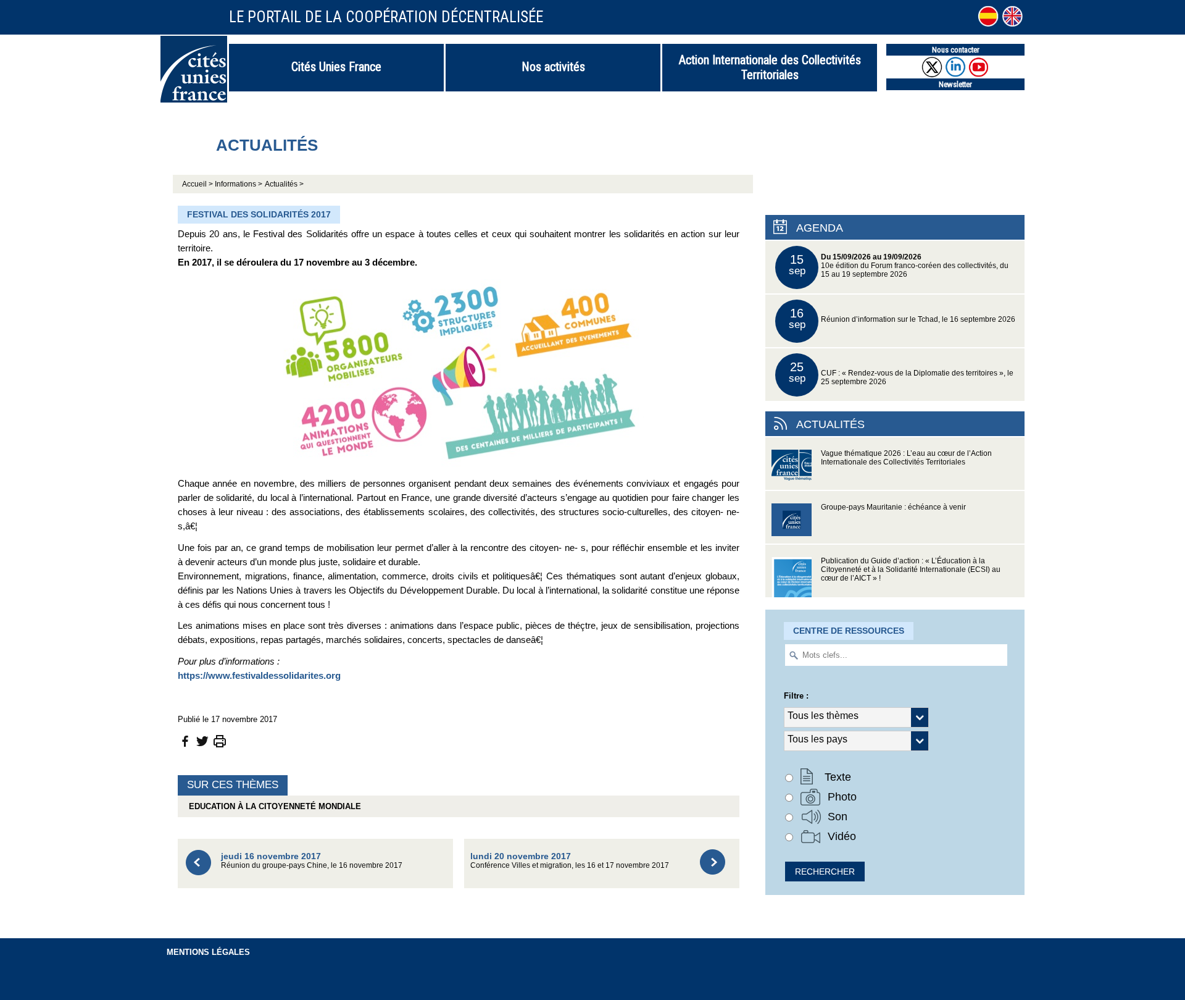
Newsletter (955, 84)
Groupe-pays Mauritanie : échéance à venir (893, 507)
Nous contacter (955, 49)
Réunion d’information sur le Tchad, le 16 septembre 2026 (902, 318)
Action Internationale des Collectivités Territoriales (770, 67)
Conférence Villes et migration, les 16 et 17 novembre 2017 (569, 860)
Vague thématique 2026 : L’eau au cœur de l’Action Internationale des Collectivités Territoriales (906, 458)
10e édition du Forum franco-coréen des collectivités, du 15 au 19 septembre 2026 (899, 265)
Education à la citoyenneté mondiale (272, 806)
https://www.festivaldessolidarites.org (259, 675)
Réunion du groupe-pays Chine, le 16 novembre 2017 (311, 860)
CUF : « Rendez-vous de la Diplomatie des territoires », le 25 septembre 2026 (901, 372)
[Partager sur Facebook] (185, 740)
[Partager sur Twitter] (202, 740)
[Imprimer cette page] (219, 740)
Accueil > (198, 184)
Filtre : (796, 695)
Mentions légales (208, 952)
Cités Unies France (336, 66)
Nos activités (553, 66)
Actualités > (284, 184)
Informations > (238, 184)
